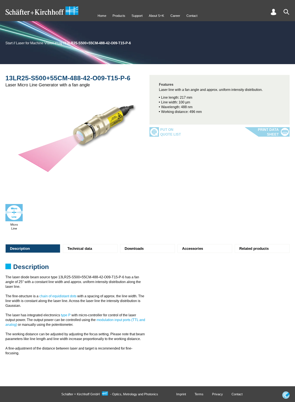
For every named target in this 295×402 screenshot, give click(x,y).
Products (119, 15)
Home (102, 15)
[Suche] (286, 12)
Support (137, 15)
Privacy (217, 394)
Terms (199, 394)
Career (175, 15)
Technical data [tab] (79, 249)
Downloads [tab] (134, 249)
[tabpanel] (147, 268)
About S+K (156, 15)
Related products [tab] (254, 249)
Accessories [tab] (192, 249)
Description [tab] (20, 249)
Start (9, 43)
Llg (59, 43)
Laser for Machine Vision (35, 43)
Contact (191, 15)
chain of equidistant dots (57, 296)
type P (66, 315)
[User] (273, 12)
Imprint (181, 394)
